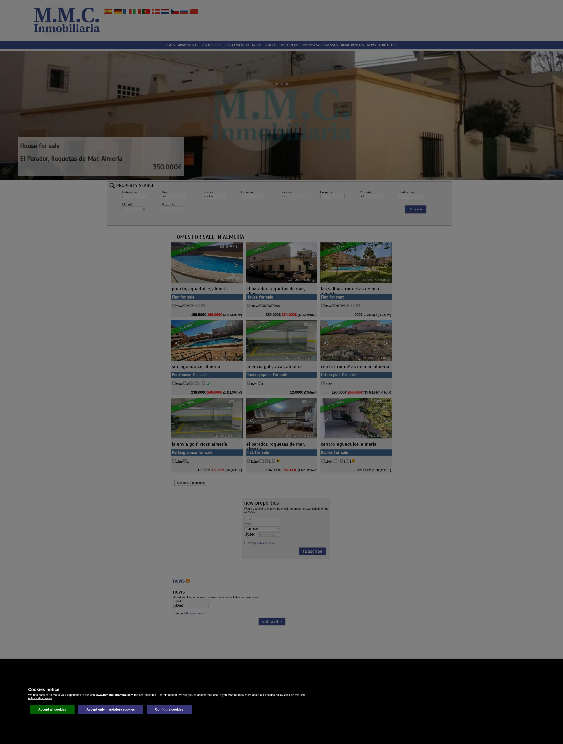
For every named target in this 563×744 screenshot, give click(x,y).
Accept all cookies (52, 709)
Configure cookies (169, 709)
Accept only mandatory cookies (110, 709)
